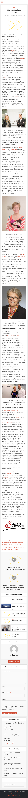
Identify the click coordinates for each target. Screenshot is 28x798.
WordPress (13, 793)
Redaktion (22, 15)
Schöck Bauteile (16, 546)
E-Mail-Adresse (6, 692)
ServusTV (6, 477)
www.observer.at (8, 744)
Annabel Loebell (7, 541)
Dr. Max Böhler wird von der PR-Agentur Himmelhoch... (18, 614)
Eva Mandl (20, 541)
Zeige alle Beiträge (14, 661)
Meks (18, 791)
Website (4, 699)
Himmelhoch (13, 149)
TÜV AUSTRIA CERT (8, 549)
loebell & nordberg (15, 544)
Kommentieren (13, 15)
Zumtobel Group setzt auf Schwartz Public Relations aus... (18, 608)
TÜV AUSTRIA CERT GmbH (11, 411)
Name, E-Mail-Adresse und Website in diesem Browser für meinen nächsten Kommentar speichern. (13, 707)
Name (4, 686)
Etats (14, 7)
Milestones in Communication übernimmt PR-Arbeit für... (18, 629)
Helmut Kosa (6, 542)
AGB (13, 795)
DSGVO (9, 795)
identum (9, 473)
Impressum (17, 795)
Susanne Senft (20, 547)
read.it (15, 45)
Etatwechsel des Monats (17, 599)
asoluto (17, 417)
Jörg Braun (5, 544)
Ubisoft (16, 549)
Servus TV (12, 547)
